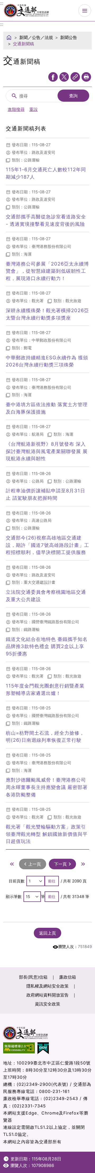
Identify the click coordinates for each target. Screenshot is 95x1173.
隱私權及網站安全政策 (47, 986)
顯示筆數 (14, 896)
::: (1, 24)
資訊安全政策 (47, 1004)
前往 (51, 881)
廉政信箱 (67, 977)
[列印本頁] (86, 77)
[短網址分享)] (75, 77)
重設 (33, 109)
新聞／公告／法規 (36, 37)
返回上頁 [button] (47, 933)
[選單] (84, 10)
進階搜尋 (16, 109)
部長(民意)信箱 (33, 977)
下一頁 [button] (60, 864)
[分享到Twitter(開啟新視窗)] (64, 77)
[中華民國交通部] (26, 10)
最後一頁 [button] (83, 864)
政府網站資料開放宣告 (47, 995)
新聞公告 (68, 37)
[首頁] (9, 37)
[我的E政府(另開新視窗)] (44, 1048)
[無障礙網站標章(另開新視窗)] (20, 1048)
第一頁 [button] (11, 864)
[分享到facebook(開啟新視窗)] (53, 77)
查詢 (73, 95)
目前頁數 (17, 881)
